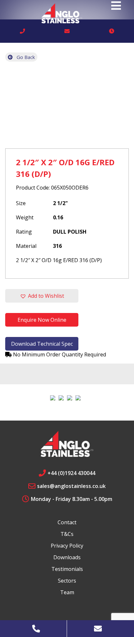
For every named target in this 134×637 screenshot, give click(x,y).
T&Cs (67, 534)
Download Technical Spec (42, 343)
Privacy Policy (67, 545)
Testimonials (67, 569)
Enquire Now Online (42, 319)
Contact (67, 522)
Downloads (67, 557)
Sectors (67, 580)
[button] (41, 296)
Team (67, 592)
